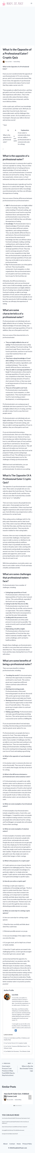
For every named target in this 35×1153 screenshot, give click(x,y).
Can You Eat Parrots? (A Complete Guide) (16, 1043)
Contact (12, 1144)
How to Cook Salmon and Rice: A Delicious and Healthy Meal (16, 1038)
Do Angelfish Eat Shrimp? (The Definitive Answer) (13, 1130)
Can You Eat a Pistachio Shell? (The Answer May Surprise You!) (16, 1118)
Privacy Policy (27, 1144)
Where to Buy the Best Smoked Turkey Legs (26, 1067)
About (5, 1144)
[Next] (29, 1097)
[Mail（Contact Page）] (15, 1030)
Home (19, 1144)
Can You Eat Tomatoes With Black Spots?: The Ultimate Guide (17, 1047)
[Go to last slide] (5, 1097)
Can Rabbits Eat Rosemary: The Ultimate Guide (17, 1051)
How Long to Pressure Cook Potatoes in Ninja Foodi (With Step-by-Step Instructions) (8, 1069)
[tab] (14, 1105)
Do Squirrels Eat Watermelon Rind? (10, 1133)
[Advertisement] (17, 25)
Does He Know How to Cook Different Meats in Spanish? (14, 1126)
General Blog (16, 61)
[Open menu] (31, 3)
